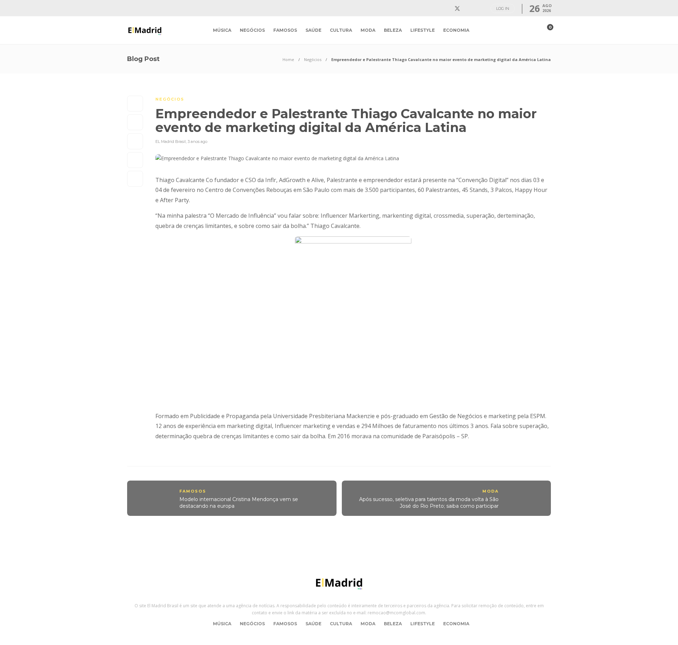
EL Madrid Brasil (170, 141)
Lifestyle (422, 30)
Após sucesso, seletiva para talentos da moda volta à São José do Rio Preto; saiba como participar (429, 502)
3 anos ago (197, 141)
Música (222, 30)
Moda (368, 30)
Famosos (285, 30)
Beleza (393, 30)
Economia (456, 30)
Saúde (313, 30)
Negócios (252, 30)
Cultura (341, 30)
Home (288, 59)
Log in (502, 8)
